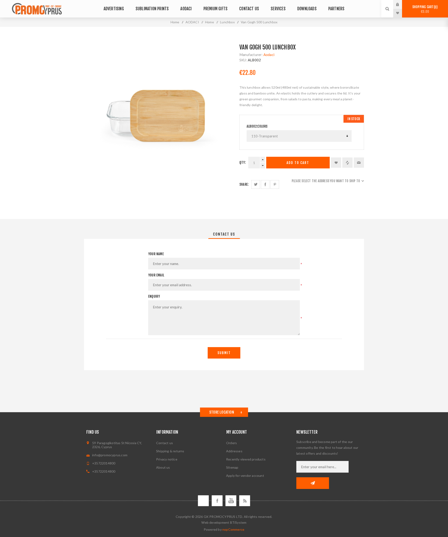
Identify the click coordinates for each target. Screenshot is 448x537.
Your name (156, 254)
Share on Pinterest (274, 184)
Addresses (234, 451)
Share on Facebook (265, 184)
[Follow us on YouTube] (230, 500)
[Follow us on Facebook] (217, 500)
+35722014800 (103, 463)
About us (163, 467)
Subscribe (312, 483)
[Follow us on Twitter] (203, 500)
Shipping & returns (170, 451)
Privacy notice (166, 459)
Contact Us (224, 234)
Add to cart (298, 162)
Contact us (164, 443)
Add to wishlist (336, 162)
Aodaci (268, 54)
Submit (224, 353)
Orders (231, 443)
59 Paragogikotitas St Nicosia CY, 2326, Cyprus (117, 445)
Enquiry (154, 296)
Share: (243, 184)
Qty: (242, 162)
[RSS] (244, 500)
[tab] (224, 234)
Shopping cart (424, 9)
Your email (156, 275)
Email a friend (359, 162)
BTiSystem (238, 522)
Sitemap (232, 467)
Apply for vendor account (245, 476)
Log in (401, 4)
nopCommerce (233, 529)
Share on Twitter (255, 184)
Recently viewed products (246, 459)
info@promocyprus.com (109, 455)
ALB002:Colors (257, 126)
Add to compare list (347, 162)
